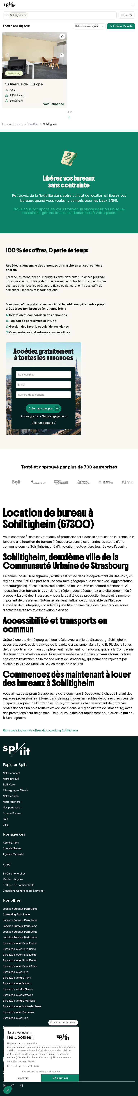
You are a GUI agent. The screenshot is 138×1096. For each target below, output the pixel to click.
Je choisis (22, 1077)
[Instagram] (21, 1085)
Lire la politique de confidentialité (23, 1066)
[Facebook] (13, 1085)
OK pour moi (60, 1077)
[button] (132, 5)
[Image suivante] (62, 55)
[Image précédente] (7, 55)
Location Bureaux (12, 124)
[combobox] (89, 26)
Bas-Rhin (33, 124)
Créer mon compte (40, 408)
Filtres (124, 15)
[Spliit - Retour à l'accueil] (9, 5)
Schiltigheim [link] (50, 124)
